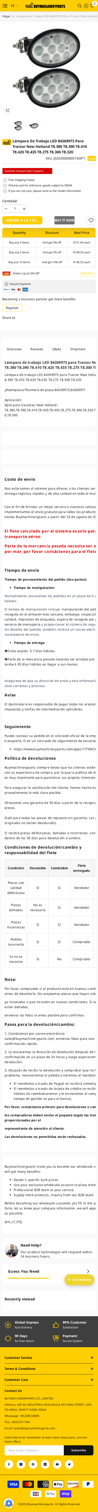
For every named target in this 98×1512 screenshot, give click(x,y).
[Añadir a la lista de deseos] (91, 220)
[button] (64, 220)
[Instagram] (21, 1464)
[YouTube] (57, 1464)
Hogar (6, 16)
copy (91, 158)
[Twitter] (69, 1464)
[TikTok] (45, 1464)
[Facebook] (9, 1464)
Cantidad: (10, 201)
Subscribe (78, 1450)
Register (12, 308)
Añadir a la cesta (23, 220)
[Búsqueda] (79, 5)
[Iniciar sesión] (85, 5)
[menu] (5, 5)
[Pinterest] (33, 1464)
